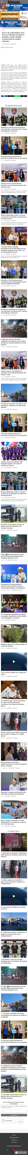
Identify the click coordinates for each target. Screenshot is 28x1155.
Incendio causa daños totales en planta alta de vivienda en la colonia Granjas (12, 526)
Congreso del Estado (6, 590)
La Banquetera (4, 768)
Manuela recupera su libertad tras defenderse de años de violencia (13, 793)
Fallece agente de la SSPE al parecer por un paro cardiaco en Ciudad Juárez (14, 734)
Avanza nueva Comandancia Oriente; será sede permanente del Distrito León (13, 185)
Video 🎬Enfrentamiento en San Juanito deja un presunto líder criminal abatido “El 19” (12, 556)
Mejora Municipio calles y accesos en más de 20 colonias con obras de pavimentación (13, 217)
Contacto (14, 1135)
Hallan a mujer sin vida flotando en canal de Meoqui (14, 645)
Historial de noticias (14, 1137)
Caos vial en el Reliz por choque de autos (13, 673)
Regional (3, 467)
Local (3, 30)
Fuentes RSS (14, 1142)
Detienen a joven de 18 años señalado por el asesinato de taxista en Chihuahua (14, 961)
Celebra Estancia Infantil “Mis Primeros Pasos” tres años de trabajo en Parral (12, 463)
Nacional (3, 708)
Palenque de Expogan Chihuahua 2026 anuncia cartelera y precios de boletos (14, 854)
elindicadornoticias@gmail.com (14, 1146)
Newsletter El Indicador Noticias (13, 1103)
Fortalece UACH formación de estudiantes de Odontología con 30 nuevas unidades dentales (13, 282)
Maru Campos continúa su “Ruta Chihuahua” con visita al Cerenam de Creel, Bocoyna (13, 822)
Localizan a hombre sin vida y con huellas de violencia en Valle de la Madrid (13, 405)
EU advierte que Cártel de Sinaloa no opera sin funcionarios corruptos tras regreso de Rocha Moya (13, 703)
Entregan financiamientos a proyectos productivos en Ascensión (14, 157)
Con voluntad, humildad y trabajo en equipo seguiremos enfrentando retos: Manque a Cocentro (14, 616)
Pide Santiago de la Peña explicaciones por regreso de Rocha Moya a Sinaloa (14, 764)
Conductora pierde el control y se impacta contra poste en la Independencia (14, 934)
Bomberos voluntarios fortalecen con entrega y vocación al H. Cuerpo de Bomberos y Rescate (14, 129)
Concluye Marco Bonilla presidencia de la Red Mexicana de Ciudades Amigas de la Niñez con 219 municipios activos (13, 249)
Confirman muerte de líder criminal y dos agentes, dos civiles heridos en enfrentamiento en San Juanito (13, 341)
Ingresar (15, 1139)
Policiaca (3, 346)
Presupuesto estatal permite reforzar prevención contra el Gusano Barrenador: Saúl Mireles (13, 586)
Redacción (6, 44)
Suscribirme (14, 1115)
